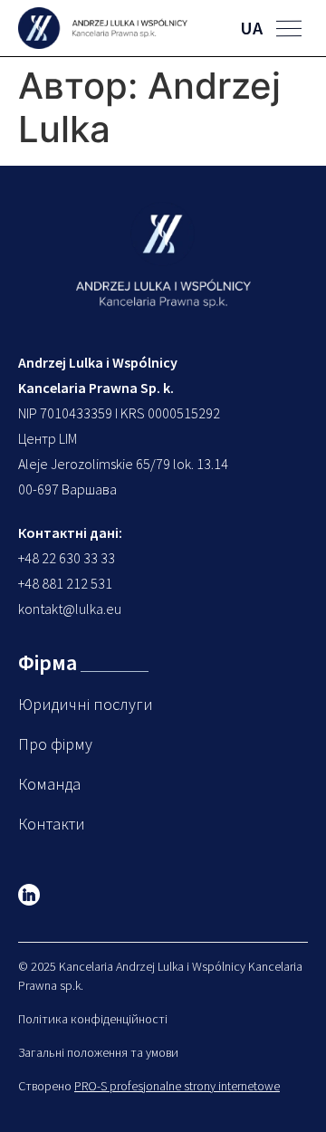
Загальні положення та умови (98, 1052)
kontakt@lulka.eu (69, 609)
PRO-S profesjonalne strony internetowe (177, 1086)
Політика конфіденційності (93, 1019)
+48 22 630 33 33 (66, 558)
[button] (289, 28)
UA (251, 27)
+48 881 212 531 (65, 583)
